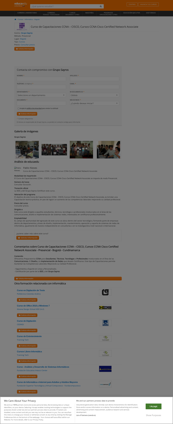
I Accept (153, 406)
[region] (86, 410)
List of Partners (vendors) (86, 415)
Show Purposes (153, 415)
